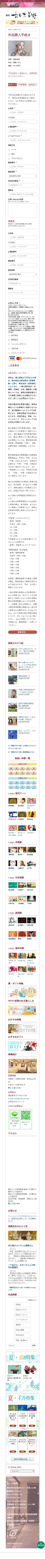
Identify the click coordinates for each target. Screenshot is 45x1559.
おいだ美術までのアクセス (17, 1508)
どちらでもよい (17, 158)
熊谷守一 (21, 854)
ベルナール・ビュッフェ (30, 963)
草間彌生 (11, 805)
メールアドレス (15, 136)
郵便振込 (14, 340)
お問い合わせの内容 (15, 199)
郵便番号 (12, 162)
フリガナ (11, 117)
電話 (13, 154)
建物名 (10, 190)
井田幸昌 (30, 819)
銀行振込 (14, 335)
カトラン (11, 974)
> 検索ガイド (32, 1300)
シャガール (21, 960)
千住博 (29, 903)
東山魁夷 (11, 890)
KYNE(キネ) (12, 819)
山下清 (29, 868)
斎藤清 (29, 939)
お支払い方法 (14, 303)
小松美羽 (21, 819)
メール (13, 149)
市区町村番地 (14, 181)
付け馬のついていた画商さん (20, 1246)
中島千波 (11, 903)
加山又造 (30, 890)
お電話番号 (13, 127)
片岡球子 (21, 890)
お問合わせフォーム (16, 1101)
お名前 (11, 108)
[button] (15, 4)
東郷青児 (11, 854)
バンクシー (30, 833)
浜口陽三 (21, 925)
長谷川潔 (30, 925)
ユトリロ (30, 974)
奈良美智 (21, 805)
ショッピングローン (18, 344)
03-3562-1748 (15, 1498)
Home (10, 29)
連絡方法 (11, 145)
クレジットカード (18, 353)
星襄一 (20, 939)
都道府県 (12, 172)
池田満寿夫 (12, 939)
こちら (27, 616)
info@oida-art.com (21, 1098)
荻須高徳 (30, 854)
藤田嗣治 (11, 868)
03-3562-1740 (21, 1095)
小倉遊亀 (21, 903)
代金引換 (14, 348)
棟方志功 (11, 925)
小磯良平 (21, 868)
